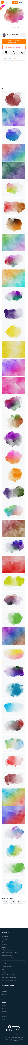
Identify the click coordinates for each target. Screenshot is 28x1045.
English (4, 1006)
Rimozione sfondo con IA (8, 956)
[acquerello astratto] (13, 384)
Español (4, 1009)
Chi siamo (4, 995)
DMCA (3, 970)
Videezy (4, 941)
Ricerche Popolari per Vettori (9, 975)
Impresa (4, 943)
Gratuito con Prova (14, 41)
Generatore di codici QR (8, 959)
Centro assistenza (6, 990)
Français (4, 1017)
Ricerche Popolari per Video (9, 981)
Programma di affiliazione (8, 973)
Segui (23, 36)
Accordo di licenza (6, 967)
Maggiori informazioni (9, 61)
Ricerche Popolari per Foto (9, 978)
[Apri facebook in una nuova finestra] (6, 1031)
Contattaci (4, 992)
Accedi (20, 2)
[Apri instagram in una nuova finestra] (8, 1031)
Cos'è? (15, 58)
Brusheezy (5, 935)
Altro (3, 1020)
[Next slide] (22, 901)
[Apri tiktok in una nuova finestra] (15, 1031)
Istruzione (4, 946)
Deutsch (4, 1015)
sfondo (5, 901)
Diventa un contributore (8, 998)
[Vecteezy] (2, 2)
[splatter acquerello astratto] (13, 187)
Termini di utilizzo (8, 1040)
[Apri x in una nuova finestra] (18, 1031)
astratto (13, 901)
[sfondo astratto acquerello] (13, 116)
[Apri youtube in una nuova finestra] (20, 1031)
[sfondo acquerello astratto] (13, 98)
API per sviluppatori (7, 949)
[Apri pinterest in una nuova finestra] (13, 1031)
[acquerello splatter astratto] (13, 259)
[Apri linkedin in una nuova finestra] (11, 1031)
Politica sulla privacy (18, 1040)
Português (5, 1012)
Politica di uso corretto (13, 1041)
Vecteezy (4, 938)
